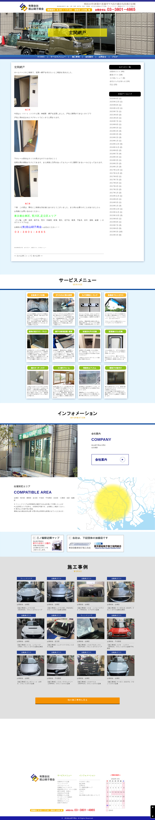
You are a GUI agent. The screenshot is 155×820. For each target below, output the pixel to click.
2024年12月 (115, 108)
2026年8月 (114, 98)
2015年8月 (114, 222)
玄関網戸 (19, 67)
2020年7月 (114, 121)
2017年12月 (115, 170)
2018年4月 (114, 157)
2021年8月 (114, 115)
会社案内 (89, 57)
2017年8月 (114, 176)
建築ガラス (34, 247)
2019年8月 (114, 124)
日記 (111, 84)
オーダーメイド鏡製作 (64, 797)
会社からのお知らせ (118, 81)
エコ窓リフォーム (63, 799)
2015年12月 (115, 209)
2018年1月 (114, 167)
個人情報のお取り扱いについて (89, 795)
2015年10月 (115, 215)
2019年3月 (114, 134)
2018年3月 (114, 160)
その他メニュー (42, 247)
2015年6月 (114, 228)
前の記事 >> (38, 256)
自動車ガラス (115, 71)
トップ (28, 256)
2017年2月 (114, 189)
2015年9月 (114, 219)
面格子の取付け (62, 803)
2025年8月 (114, 105)
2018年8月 (114, 150)
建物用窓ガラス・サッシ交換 (67, 789)
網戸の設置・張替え (64, 791)
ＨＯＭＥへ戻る (84, 781)
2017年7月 (114, 180)
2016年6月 (114, 199)
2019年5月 (114, 128)
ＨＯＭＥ (41, 57)
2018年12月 (115, 144)
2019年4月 (114, 131)
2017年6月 (114, 183)
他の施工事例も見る (78, 700)
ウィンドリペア (62, 783)
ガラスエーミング (63, 785)
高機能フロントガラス (64, 787)
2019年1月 (114, 141)
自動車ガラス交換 (63, 781)
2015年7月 (114, 225)
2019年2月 (114, 137)
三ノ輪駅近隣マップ (86, 787)
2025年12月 (115, 102)
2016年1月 (114, 206)
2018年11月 (114, 147)
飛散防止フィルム (63, 801)
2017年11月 (114, 173)
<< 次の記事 (19, 256)
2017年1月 (114, 193)
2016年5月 (114, 202)
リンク (81, 793)
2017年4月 (114, 186)
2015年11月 (114, 212)
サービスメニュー (58, 57)
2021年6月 (114, 118)
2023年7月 (114, 111)
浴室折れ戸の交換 (63, 793)
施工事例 (76, 57)
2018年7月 (114, 154)
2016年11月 (114, 196)
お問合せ (102, 57)
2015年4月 (114, 235)
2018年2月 (114, 163)
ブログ (115, 57)
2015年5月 (114, 232)
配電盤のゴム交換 (63, 795)
